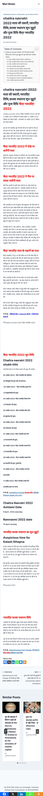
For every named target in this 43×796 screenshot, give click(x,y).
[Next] (37, 731)
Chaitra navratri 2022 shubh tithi (20, 68)
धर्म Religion (21, 14)
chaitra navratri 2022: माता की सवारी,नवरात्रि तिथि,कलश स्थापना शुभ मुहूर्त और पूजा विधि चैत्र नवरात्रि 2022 (21, 54)
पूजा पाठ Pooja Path (32, 14)
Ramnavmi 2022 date (16, 73)
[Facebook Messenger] (20, 662)
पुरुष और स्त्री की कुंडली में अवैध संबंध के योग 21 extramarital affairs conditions (32, 678)
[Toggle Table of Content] (35, 49)
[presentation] (11, 707)
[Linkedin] (13, 662)
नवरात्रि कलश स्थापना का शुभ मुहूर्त (18, 75)
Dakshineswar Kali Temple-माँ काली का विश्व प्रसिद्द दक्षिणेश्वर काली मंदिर (11, 676)
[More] (24, 662)
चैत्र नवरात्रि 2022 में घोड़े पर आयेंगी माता (19, 59)
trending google (9, 14)
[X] (9, 662)
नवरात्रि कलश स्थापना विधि (17, 80)
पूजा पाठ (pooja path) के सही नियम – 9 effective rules (32, 723)
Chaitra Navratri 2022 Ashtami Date (20, 71)
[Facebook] (5, 662)
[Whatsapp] (17, 662)
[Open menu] (39, 3)
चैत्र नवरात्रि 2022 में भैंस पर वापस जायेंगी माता (21, 62)
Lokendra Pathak (10, 42)
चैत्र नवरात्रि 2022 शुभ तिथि (17, 66)
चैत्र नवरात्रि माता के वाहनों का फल (18, 64)
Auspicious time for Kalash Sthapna (20, 78)
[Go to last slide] (5, 731)
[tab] (17, 762)
